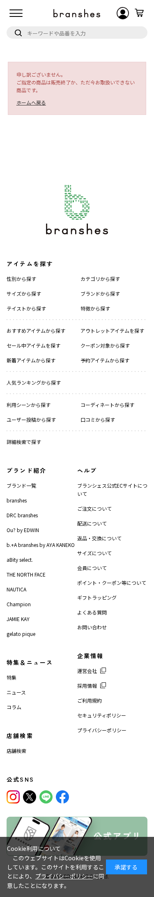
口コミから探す (97, 419)
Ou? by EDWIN (23, 529)
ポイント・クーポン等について (111, 582)
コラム (14, 706)
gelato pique (21, 633)
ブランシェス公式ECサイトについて (112, 489)
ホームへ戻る (31, 102)
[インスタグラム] (13, 797)
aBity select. (20, 559)
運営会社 (87, 670)
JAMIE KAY (18, 618)
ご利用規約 (89, 700)
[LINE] (46, 797)
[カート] (139, 13)
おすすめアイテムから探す (36, 330)
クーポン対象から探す (105, 345)
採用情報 (87, 685)
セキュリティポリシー (101, 715)
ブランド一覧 (21, 485)
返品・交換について (99, 538)
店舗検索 (16, 750)
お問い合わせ (92, 627)
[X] (29, 797)
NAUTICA (16, 589)
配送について (92, 523)
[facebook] (62, 797)
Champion (19, 603)
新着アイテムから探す (31, 360)
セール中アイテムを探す (33, 345)
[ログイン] (123, 13)
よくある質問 (92, 612)
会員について (92, 567)
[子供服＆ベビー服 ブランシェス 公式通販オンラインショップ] (76, 13)
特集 (11, 677)
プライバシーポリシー (101, 729)
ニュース (16, 692)
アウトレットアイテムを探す (112, 330)
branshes (17, 500)
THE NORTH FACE (26, 574)
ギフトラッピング (97, 597)
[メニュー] (16, 13)
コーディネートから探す (107, 404)
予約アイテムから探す (104, 360)
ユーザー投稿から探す (31, 419)
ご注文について (94, 508)
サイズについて (94, 552)
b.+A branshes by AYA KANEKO (41, 544)
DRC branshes (22, 515)
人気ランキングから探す (34, 382)
